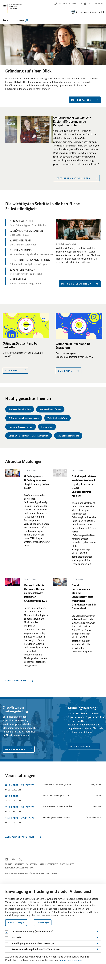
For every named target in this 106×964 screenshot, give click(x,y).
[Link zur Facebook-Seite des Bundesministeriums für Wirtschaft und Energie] (6, 859)
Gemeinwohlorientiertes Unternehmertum (29, 435)
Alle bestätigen (42, 922)
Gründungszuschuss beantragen (24, 418)
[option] (53, 63)
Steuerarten (47, 426)
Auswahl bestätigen (16, 922)
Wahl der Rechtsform (57, 418)
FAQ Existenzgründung (68, 435)
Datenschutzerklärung (70, 959)
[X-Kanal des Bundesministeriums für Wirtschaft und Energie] (20, 859)
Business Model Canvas (50, 409)
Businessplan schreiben (20, 409)
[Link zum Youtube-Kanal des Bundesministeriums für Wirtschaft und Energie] (13, 859)
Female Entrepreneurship (21, 426)
